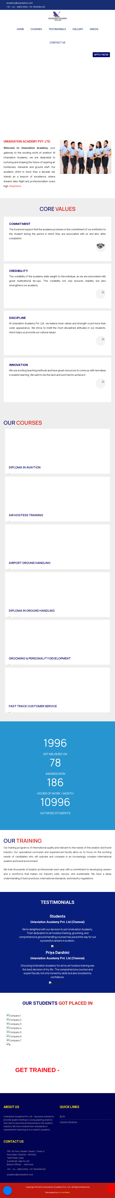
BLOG (62, 1116)
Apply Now (101, 54)
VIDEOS (94, 29)
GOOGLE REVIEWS (68, 1122)
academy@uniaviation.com (19, 2)
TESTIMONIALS (57, 29)
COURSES (36, 29)
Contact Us (57, 42)
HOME (20, 29)
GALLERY (77, 29)
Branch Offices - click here (20, 1164)
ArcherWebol (64, 1192)
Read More (15, 186)
